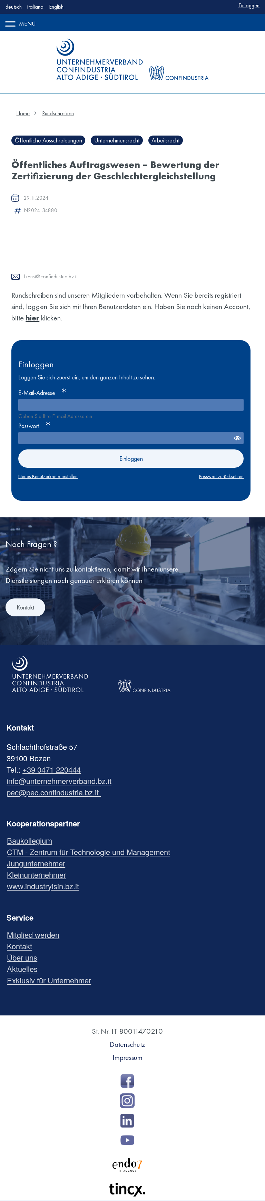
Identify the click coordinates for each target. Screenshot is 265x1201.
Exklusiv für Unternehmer (51, 980)
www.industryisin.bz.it (45, 886)
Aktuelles (25, 968)
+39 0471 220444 (51, 769)
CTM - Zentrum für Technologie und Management (91, 851)
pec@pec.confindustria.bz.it (54, 792)
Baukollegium (32, 840)
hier (32, 318)
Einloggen (248, 5)
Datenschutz (127, 1044)
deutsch (14, 6)
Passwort (28, 426)
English (56, 6)
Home (23, 113)
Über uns (24, 957)
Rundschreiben (58, 113)
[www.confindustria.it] (178, 59)
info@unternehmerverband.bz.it (59, 780)
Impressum (127, 1057)
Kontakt (25, 607)
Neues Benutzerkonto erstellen (48, 476)
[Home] (100, 59)
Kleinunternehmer (39, 874)
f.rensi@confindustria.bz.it (51, 276)
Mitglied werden (35, 934)
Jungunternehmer (38, 863)
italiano (35, 6)
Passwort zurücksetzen (221, 476)
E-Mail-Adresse (36, 393)
